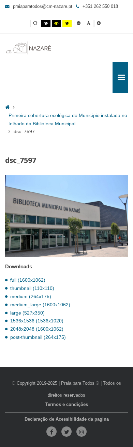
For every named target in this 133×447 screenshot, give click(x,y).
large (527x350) (27, 313)
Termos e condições (66, 404)
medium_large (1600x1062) (40, 304)
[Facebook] (51, 431)
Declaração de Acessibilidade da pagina (67, 419)
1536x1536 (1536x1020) (36, 320)
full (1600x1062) (27, 280)
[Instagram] (81, 431)
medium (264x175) (30, 296)
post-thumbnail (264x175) (38, 337)
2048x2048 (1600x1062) (36, 329)
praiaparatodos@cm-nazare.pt (42, 6)
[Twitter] (66, 431)
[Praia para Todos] (28, 48)
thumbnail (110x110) (32, 288)
